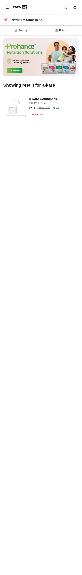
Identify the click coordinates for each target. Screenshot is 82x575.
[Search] (64, 7)
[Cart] (74, 7)
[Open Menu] (7, 7)
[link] (20, 7)
